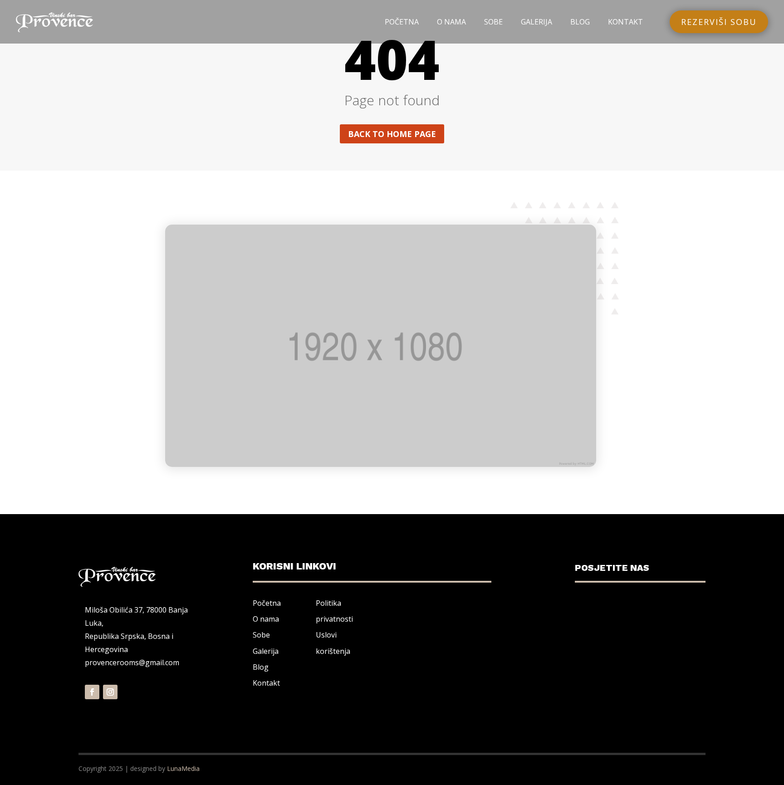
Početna (267, 603)
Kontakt (266, 683)
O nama (266, 619)
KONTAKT (625, 22)
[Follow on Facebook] (92, 692)
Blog (261, 667)
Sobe (261, 635)
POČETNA (402, 22)
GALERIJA (536, 22)
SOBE (493, 22)
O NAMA (451, 22)
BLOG (580, 22)
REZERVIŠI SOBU (719, 21)
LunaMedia (183, 768)
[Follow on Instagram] (110, 692)
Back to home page (392, 133)
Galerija (266, 651)
